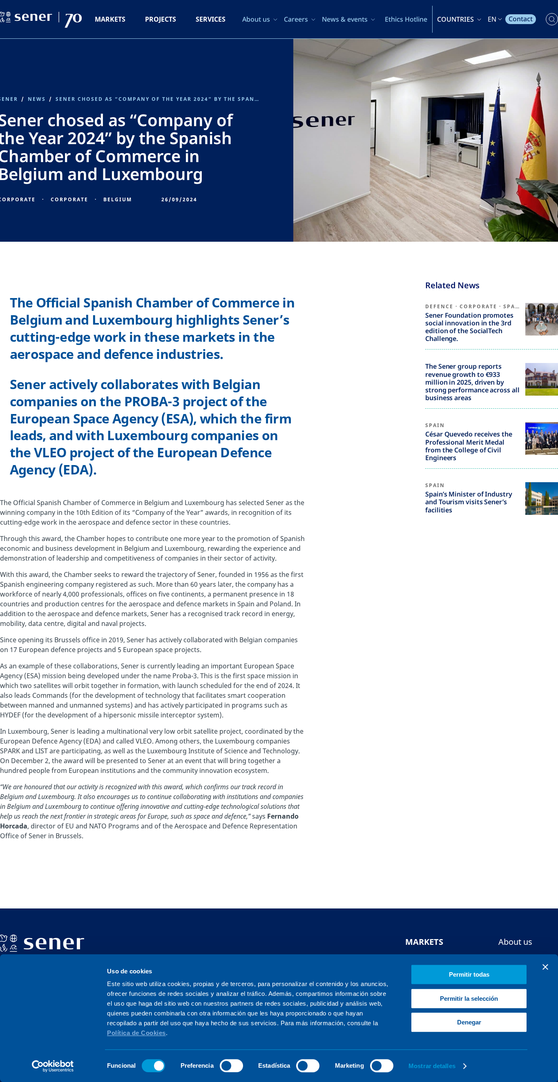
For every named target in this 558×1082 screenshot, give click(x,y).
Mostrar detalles (431, 1065)
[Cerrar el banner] (545, 967)
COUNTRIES (455, 19)
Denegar (469, 1022)
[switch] (231, 1065)
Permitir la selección (469, 998)
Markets (110, 19)
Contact (521, 18)
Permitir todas (469, 974)
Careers (296, 19)
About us (256, 19)
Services (210, 19)
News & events (345, 19)
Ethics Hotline (406, 19)
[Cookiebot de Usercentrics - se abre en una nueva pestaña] (53, 1066)
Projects (160, 19)
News (37, 99)
